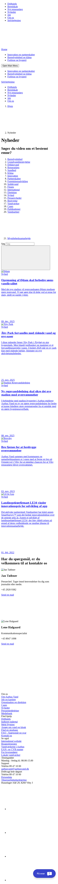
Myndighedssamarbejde (19, 238)
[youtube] (30, 880)
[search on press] (25, 258)
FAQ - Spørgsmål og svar (13, 733)
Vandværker (13, 203)
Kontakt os (6, 735)
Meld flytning (8, 724)
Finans (10, 187)
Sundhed (11, 170)
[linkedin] (30, 809)
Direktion (12, 192)
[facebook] (30, 832)
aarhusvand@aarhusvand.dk (15, 769)
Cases (10, 206)
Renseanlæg (13, 167)
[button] (10, 65)
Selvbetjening (14, 20)
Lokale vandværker (10, 755)
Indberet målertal (9, 721)
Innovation (12, 176)
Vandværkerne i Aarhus (12, 746)
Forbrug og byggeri (16, 60)
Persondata (6, 777)
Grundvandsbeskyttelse (18, 162)
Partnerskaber (14, 178)
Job (9, 15)
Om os (10, 17)
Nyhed (10, 195)
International (13, 189)
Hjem (10, 106)
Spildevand (12, 184)
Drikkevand (13, 164)
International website (11, 741)
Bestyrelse (12, 200)
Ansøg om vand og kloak (13, 727)
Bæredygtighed (14, 159)
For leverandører (9, 752)
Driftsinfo (12, 3)
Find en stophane (9, 730)
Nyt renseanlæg (15, 9)
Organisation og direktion (13, 702)
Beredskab (12, 6)
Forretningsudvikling (17, 181)
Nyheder (11, 12)
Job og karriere (8, 699)
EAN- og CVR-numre (12, 749)
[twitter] (30, 856)
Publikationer (13, 209)
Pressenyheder (14, 198)
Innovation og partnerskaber (21, 54)
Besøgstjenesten (9, 744)
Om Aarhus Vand (9, 696)
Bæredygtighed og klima (19, 57)
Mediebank (6, 713)
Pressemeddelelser (10, 710)
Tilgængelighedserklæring (14, 780)
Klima (10, 173)
